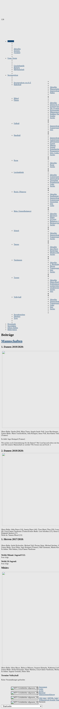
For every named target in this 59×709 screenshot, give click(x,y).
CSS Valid (42, 698)
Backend (42, 692)
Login (41, 691)
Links (41, 689)
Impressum (43, 687)
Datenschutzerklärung (47, 694)
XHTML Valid (53, 698)
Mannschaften (11, 341)
